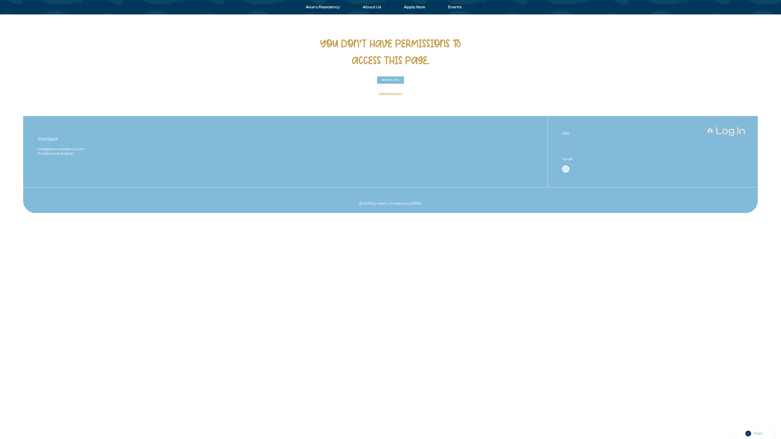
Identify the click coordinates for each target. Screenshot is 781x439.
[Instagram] (565, 169)
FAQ (566, 133)
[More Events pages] (464, 7)
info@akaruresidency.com (61, 149)
